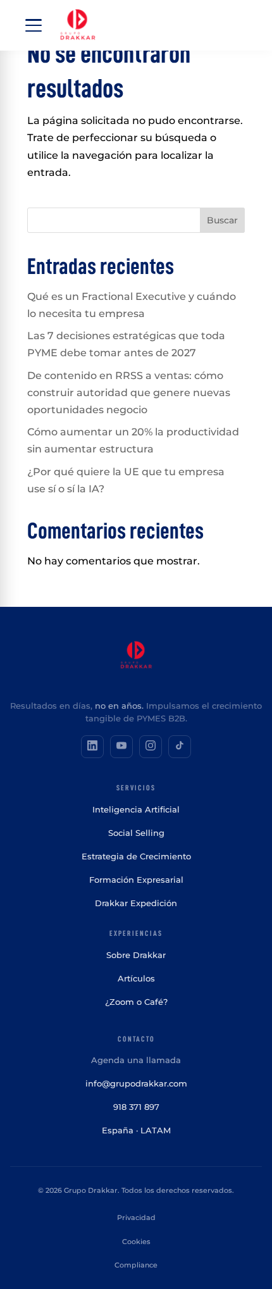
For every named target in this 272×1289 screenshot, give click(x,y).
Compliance (136, 1265)
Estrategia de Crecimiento (136, 856)
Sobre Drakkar (136, 955)
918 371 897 (136, 1107)
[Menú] (33, 25)
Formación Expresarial (136, 880)
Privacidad (136, 1217)
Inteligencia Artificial (136, 809)
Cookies (136, 1241)
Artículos (136, 978)
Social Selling (136, 833)
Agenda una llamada (136, 1060)
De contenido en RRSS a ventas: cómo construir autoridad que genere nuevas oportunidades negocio (128, 393)
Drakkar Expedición (136, 903)
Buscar (222, 220)
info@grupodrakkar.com (136, 1083)
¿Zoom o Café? (136, 1002)
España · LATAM (136, 1130)
